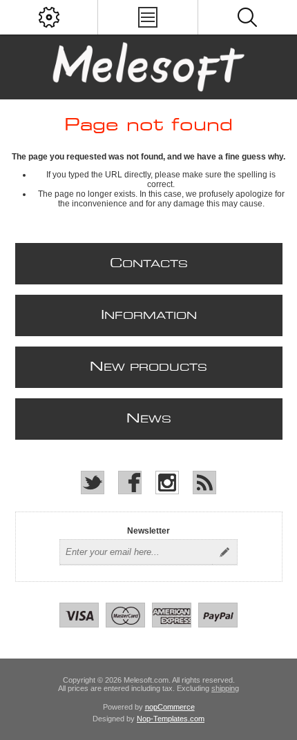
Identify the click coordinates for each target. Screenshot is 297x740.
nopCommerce (170, 707)
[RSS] (204, 482)
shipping (225, 688)
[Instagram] (167, 482)
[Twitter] (93, 482)
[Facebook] (130, 482)
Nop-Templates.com (170, 718)
